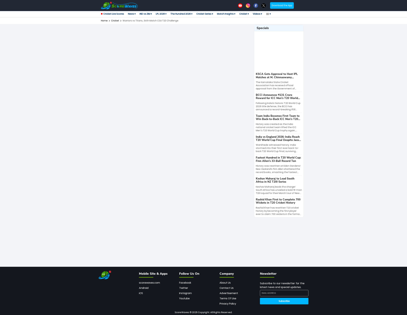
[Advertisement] (176, 32)
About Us (225, 283)
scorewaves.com (149, 283)
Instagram (185, 293)
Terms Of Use (228, 298)
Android (143, 288)
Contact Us (227, 288)
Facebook (185, 283)
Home (104, 20)
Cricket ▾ (244, 13)
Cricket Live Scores (113, 13)
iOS (141, 293)
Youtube (184, 298)
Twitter (183, 288)
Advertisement (229, 293)
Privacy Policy (228, 303)
